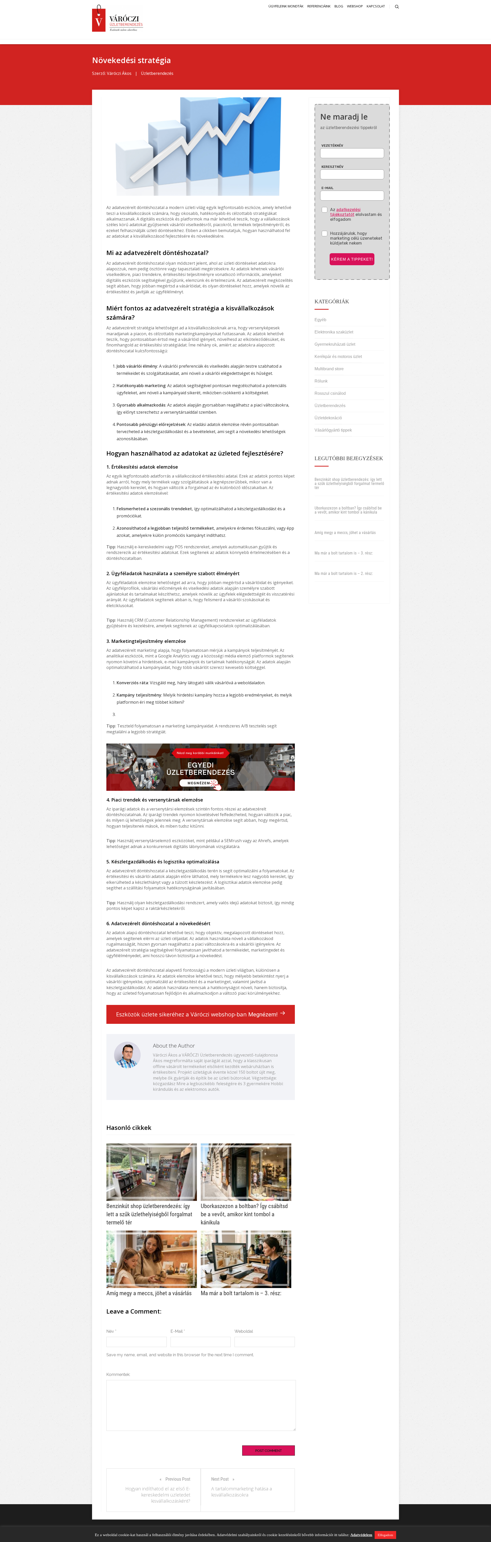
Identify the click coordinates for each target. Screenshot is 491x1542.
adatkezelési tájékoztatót (345, 212)
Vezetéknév (332, 145)
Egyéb (320, 320)
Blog (338, 6)
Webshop (355, 6)
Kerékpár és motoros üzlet (338, 356)
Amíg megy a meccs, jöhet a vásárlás (345, 532)
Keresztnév (332, 167)
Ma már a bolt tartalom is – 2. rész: (344, 573)
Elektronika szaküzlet (334, 332)
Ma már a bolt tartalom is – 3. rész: (344, 553)
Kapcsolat (376, 6)
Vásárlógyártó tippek (333, 430)
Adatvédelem (361, 1535)
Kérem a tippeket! (352, 259)
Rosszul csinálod (330, 393)
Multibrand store (329, 369)
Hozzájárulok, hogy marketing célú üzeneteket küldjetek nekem (356, 238)
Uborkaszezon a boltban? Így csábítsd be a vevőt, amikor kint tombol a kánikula (348, 510)
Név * (111, 1331)
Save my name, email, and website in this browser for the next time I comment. (180, 1354)
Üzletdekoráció (328, 418)
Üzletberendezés (157, 73)
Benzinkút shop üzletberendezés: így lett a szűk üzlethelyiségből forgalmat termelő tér (349, 483)
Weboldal (244, 1331)
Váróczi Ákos (119, 73)
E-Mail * (178, 1331)
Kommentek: (118, 1374)
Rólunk (321, 381)
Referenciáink (319, 6)
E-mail (327, 188)
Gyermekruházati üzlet (335, 344)
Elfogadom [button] (385, 1535)
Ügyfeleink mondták (286, 6)
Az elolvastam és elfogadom (356, 214)
